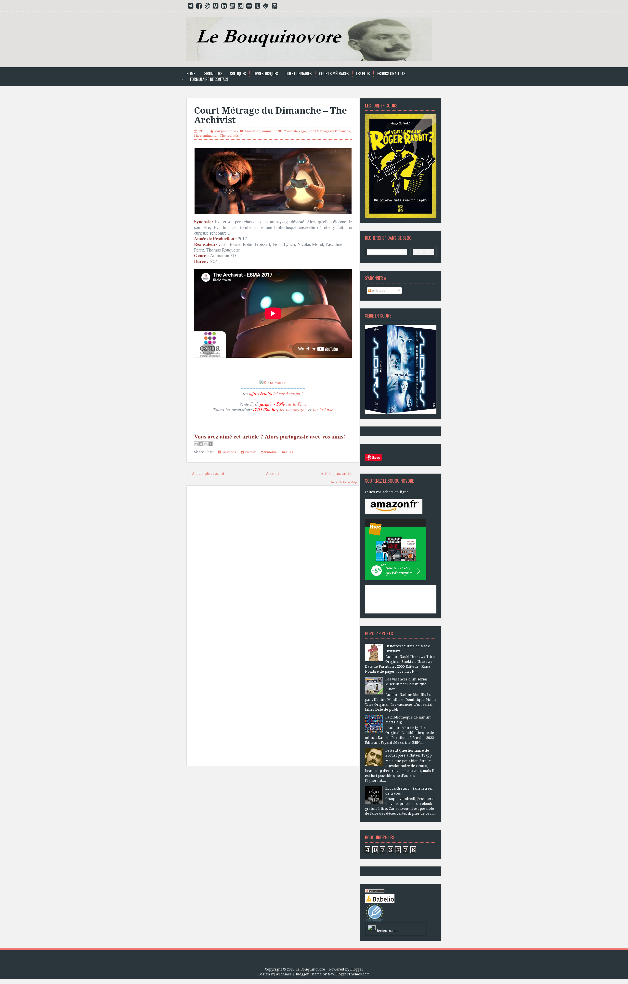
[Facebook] (199, 7)
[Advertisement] (272, 825)
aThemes (284, 974)
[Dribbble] (207, 7)
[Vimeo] (215, 7)
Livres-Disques (265, 74)
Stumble (270, 452)
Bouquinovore (225, 131)
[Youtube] (232, 7)
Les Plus (363, 74)
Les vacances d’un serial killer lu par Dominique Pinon (406, 684)
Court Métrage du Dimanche (328, 131)
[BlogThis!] (200, 443)
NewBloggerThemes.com (349, 974)
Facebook (228, 452)
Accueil (272, 474)
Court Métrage (295, 131)
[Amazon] (393, 506)
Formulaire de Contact (209, 79)
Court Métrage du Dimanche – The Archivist (270, 115)
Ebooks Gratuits (391, 74)
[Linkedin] (224, 7)
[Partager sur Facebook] (210, 443)
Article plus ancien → (339, 474)
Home (190, 74)
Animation (252, 131)
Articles (378, 291)
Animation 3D (272, 131)
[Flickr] (249, 7)
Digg (289, 452)
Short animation (206, 135)
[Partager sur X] (205, 443)
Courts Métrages (334, 74)
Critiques (238, 74)
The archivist (229, 135)
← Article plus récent (206, 474)
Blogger (356, 969)
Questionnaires (299, 74)
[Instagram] (240, 7)
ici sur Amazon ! (288, 393)
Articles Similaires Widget (344, 482)
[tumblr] (257, 7)
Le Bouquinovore (310, 969)
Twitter (250, 452)
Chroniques (212, 74)
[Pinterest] (274, 7)
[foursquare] (266, 7)
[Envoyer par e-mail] (196, 443)
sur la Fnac (296, 404)
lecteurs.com (388, 931)
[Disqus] (273, 559)
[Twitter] (190, 7)
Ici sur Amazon (293, 409)
